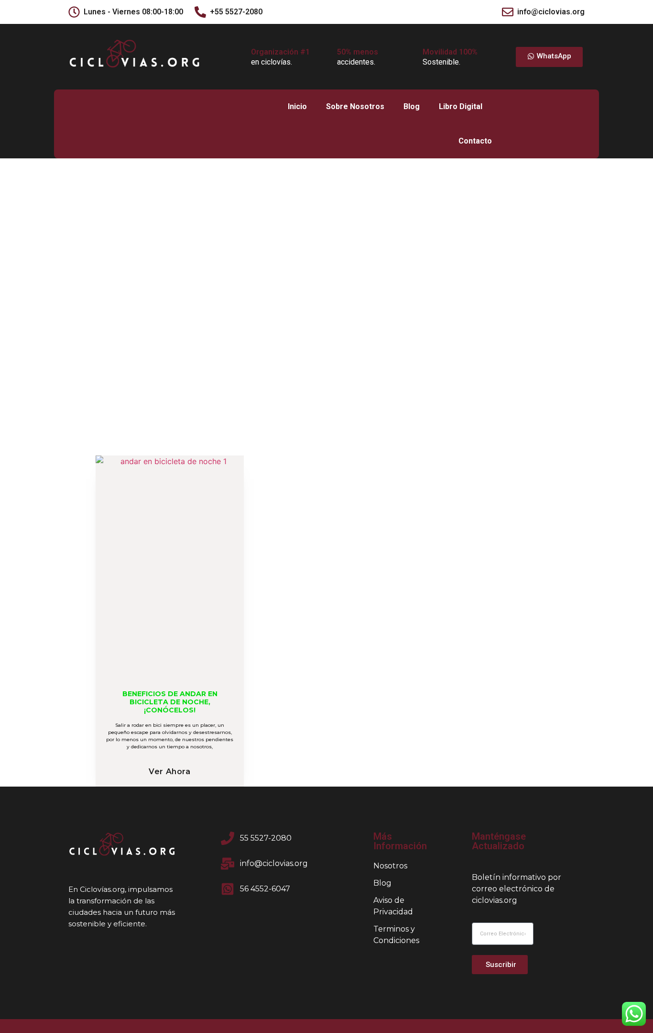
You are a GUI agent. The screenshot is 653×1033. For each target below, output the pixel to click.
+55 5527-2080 (236, 11)
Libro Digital (460, 106)
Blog (411, 106)
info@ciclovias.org (551, 11)
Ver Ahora (169, 771)
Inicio (297, 106)
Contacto (475, 140)
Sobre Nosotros (355, 106)
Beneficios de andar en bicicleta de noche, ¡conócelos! (170, 701)
